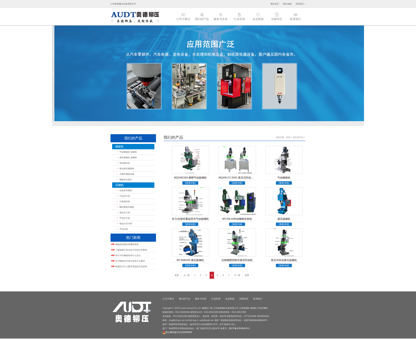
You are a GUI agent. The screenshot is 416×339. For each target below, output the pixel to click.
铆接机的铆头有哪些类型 (127, 244)
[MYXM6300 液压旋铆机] (190, 247)
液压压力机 (124, 212)
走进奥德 (258, 19)
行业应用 (239, 19)
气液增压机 (124, 201)
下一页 (237, 275)
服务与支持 (221, 19)
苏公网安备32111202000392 (179, 332)
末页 (247, 275)
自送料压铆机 (125, 190)
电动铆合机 (124, 163)
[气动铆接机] (284, 164)
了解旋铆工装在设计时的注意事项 (131, 250)
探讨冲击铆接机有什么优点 (128, 255)
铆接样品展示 (125, 179)
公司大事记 (183, 19)
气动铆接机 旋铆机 (128, 152)
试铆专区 (276, 19)
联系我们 (300, 4)
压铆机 (119, 185)
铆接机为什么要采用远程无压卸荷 (131, 266)
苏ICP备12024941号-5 (239, 328)
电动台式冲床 (125, 223)
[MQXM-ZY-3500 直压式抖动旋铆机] (237, 164)
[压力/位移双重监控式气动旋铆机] (190, 205)
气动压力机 (124, 196)
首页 (288, 137)
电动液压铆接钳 (126, 168)
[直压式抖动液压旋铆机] (284, 247)
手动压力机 (124, 218)
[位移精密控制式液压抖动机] (237, 247)
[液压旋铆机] (284, 205)
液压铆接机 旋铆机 (128, 157)
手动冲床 (123, 229)
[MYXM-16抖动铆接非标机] (237, 205)
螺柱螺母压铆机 (126, 207)
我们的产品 (202, 19)
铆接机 (119, 146)
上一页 (186, 275)
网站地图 (287, 4)
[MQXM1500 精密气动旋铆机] (190, 164)
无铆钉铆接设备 (126, 174)
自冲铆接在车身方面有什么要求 (130, 261)
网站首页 (274, 4)
